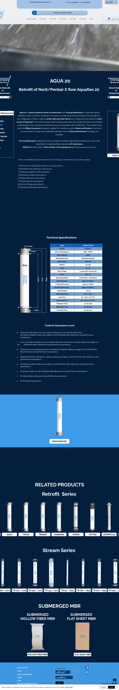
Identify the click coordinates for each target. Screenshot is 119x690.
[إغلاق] (117, 687)
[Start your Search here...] (34, 13)
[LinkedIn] (86, 671)
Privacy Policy (69, 687)
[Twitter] (86, 676)
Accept (111, 687)
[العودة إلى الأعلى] (114, 680)
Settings (103, 687)
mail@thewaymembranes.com (41, 2)
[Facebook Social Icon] (86, 667)
